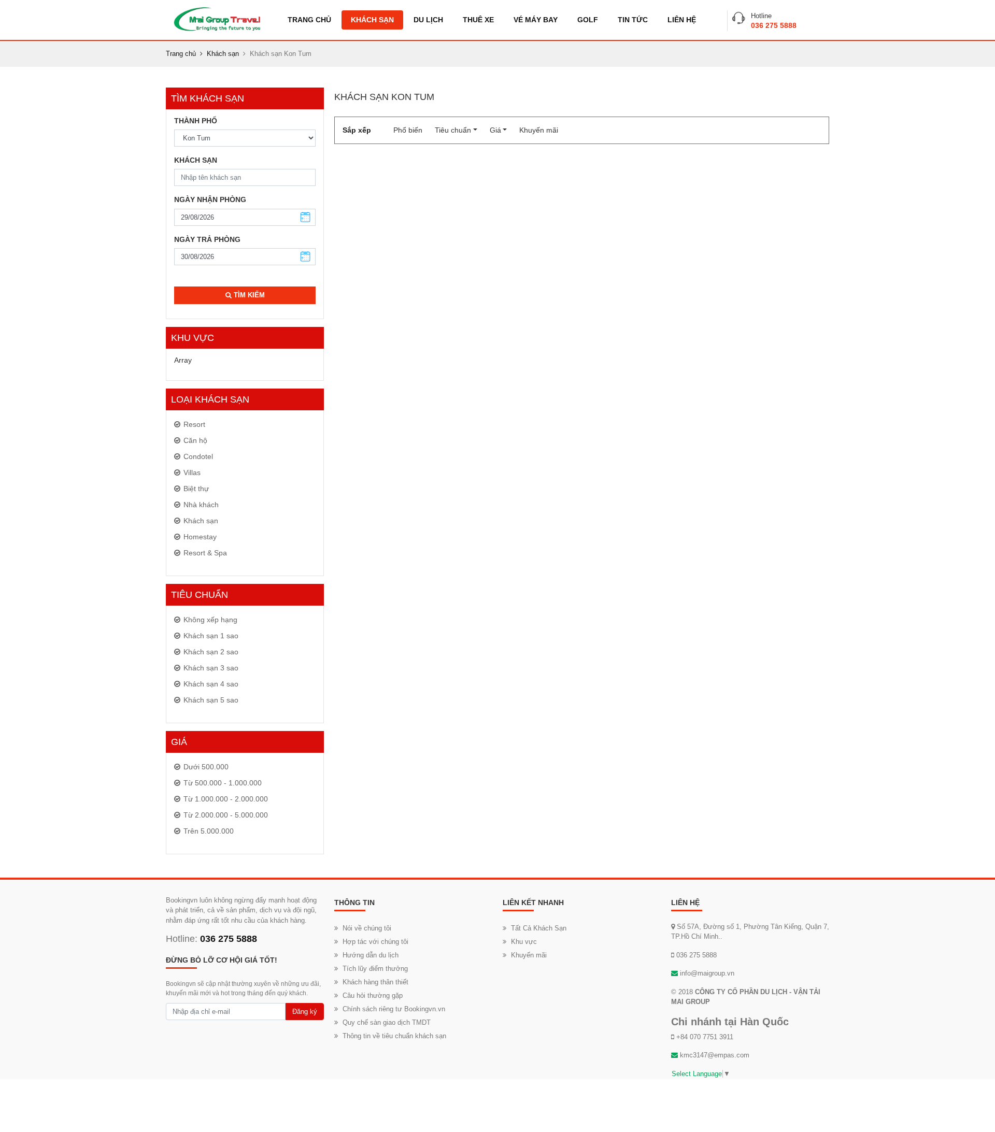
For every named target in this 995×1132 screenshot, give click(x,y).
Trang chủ (309, 20)
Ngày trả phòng (207, 239)
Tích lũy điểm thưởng (375, 968)
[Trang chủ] (217, 19)
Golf (587, 20)
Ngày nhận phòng (210, 199)
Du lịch (428, 20)
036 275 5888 (774, 25)
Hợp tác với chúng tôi (375, 941)
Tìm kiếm (248, 295)
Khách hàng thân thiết (375, 982)
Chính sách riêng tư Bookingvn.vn (394, 1009)
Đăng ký (304, 1011)
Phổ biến (411, 130)
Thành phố (195, 121)
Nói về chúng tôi (367, 928)
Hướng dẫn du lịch (371, 955)
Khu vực (524, 941)
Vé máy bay (536, 20)
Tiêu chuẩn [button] (453, 130)
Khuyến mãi (538, 130)
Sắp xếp (357, 130)
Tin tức (633, 20)
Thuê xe (478, 20)
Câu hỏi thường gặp (373, 995)
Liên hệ (681, 20)
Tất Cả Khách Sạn (538, 928)
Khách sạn (372, 20)
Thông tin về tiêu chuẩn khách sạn (394, 1036)
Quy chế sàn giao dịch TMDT (387, 1022)
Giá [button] (495, 130)
